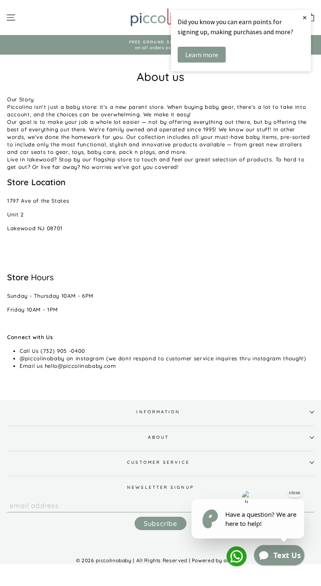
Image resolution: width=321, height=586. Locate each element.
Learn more (201, 54)
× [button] (305, 17)
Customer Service (158, 462)
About (158, 437)
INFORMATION (158, 412)
